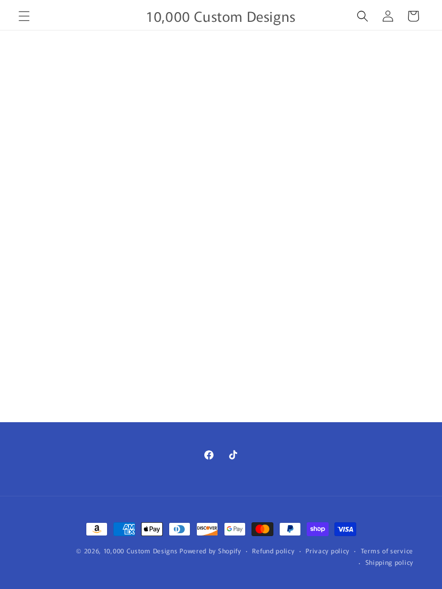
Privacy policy (327, 550)
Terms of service (387, 550)
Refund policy (273, 550)
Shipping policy (389, 562)
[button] (24, 16)
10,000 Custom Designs (141, 550)
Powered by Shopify (210, 550)
